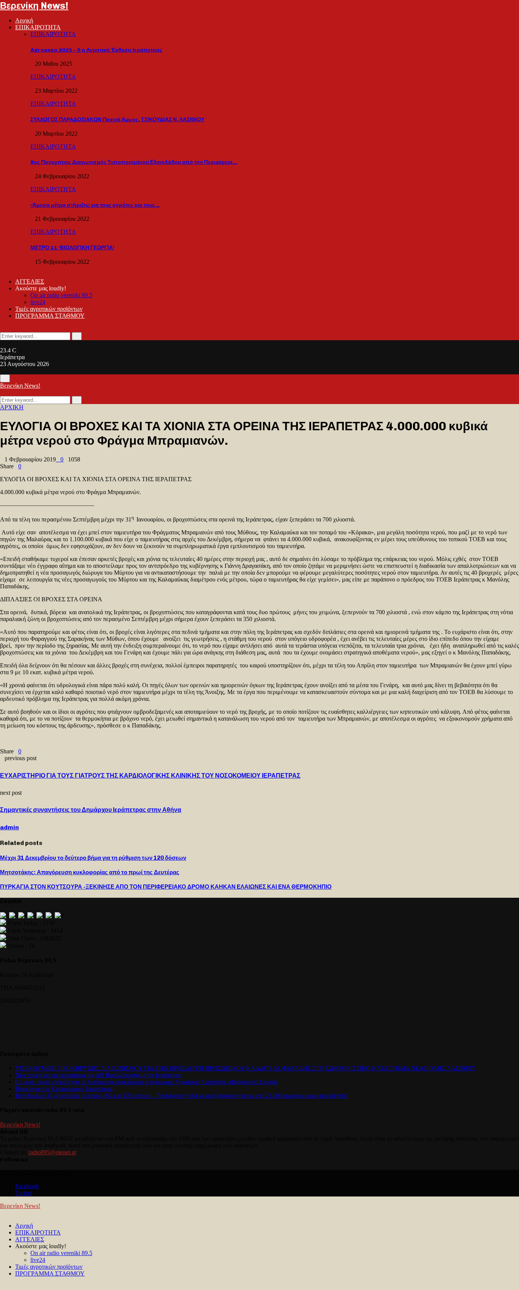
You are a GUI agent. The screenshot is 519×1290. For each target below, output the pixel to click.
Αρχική (24, 20)
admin (9, 827)
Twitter (23, 1193)
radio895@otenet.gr (52, 1152)
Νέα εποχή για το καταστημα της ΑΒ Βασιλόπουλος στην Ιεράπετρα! (98, 1075)
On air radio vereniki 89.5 (61, 295)
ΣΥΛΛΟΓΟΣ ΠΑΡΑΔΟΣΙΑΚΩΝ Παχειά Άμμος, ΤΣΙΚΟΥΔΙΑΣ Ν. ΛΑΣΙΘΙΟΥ (117, 119)
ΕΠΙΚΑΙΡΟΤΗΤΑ (38, 27)
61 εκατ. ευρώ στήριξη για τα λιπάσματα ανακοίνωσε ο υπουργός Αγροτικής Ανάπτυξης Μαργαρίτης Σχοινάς (146, 1082)
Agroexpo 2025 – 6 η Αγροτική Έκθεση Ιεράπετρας (96, 50)
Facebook (27, 1186)
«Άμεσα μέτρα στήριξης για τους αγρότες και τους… (95, 205)
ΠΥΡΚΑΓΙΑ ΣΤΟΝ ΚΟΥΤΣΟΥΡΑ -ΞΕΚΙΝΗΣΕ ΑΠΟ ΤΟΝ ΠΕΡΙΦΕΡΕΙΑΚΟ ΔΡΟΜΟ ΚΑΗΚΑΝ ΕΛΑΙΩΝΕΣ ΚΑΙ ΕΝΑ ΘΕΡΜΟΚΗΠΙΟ (166, 886)
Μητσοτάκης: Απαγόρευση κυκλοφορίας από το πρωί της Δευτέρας (89, 872)
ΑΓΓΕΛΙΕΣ (29, 281)
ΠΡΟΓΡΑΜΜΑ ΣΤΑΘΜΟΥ (50, 315)
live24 (37, 302)
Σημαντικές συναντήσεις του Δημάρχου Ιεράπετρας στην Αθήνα (90, 809)
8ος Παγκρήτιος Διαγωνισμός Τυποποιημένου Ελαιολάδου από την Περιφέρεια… (133, 162)
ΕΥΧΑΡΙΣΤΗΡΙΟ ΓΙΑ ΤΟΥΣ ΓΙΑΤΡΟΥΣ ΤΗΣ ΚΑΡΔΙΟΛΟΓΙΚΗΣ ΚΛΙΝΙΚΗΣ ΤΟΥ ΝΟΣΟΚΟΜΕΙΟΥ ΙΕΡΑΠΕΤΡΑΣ (150, 775)
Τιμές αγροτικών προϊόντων (48, 309)
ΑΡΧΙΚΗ (12, 407)
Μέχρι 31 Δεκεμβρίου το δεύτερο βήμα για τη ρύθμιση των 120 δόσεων (93, 857)
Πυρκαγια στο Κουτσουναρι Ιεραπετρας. (64, 1089)
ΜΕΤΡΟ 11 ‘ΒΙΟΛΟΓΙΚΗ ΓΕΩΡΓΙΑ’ (72, 247)
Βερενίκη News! (34, 5)
